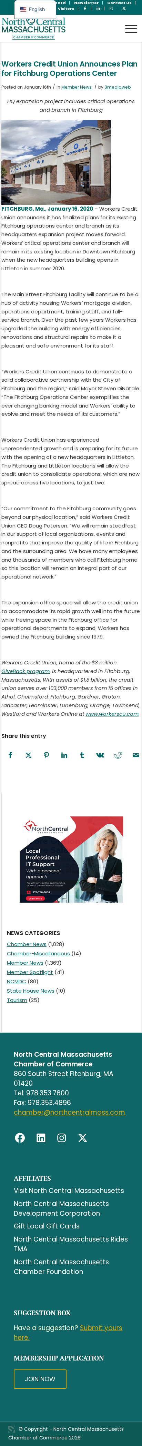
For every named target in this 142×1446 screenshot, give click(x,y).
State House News (30, 990)
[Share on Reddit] (118, 755)
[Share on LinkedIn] (64, 755)
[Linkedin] (41, 1138)
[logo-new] (57, 28)
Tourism (17, 1000)
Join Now (40, 1379)
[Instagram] (61, 1138)
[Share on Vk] (100, 755)
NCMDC (16, 981)
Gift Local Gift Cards (47, 1226)
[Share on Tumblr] (82, 755)
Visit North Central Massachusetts (69, 1190)
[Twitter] (83, 1138)
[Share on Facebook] (10, 755)
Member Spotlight (30, 972)
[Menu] (127, 22)
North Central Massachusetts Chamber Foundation (61, 1266)
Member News (76, 87)
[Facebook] (20, 1138)
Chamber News (27, 944)
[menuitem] (87, 2)
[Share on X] (28, 755)
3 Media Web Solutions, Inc (11, 1429)
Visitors (66, 8)
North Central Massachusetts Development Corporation (61, 1208)
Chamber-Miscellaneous (38, 953)
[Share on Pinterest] (46, 755)
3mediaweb (117, 87)
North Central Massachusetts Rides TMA (71, 1244)
